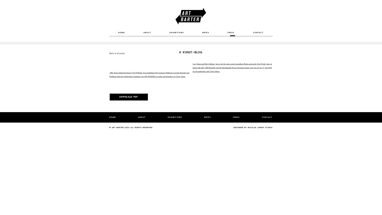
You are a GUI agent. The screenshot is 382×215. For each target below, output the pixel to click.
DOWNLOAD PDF (129, 97)
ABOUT (147, 33)
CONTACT (258, 33)
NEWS (205, 33)
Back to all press (117, 53)
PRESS (231, 33)
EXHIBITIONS (177, 33)
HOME (121, 33)
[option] (191, 43)
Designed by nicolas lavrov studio (253, 128)
